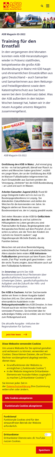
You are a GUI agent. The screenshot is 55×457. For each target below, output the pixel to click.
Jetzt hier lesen (13, 334)
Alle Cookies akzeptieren (19, 398)
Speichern (44, 450)
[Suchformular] (42, 6)
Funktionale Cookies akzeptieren (23, 405)
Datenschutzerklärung (18, 386)
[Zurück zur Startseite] (12, 6)
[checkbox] (47, 434)
